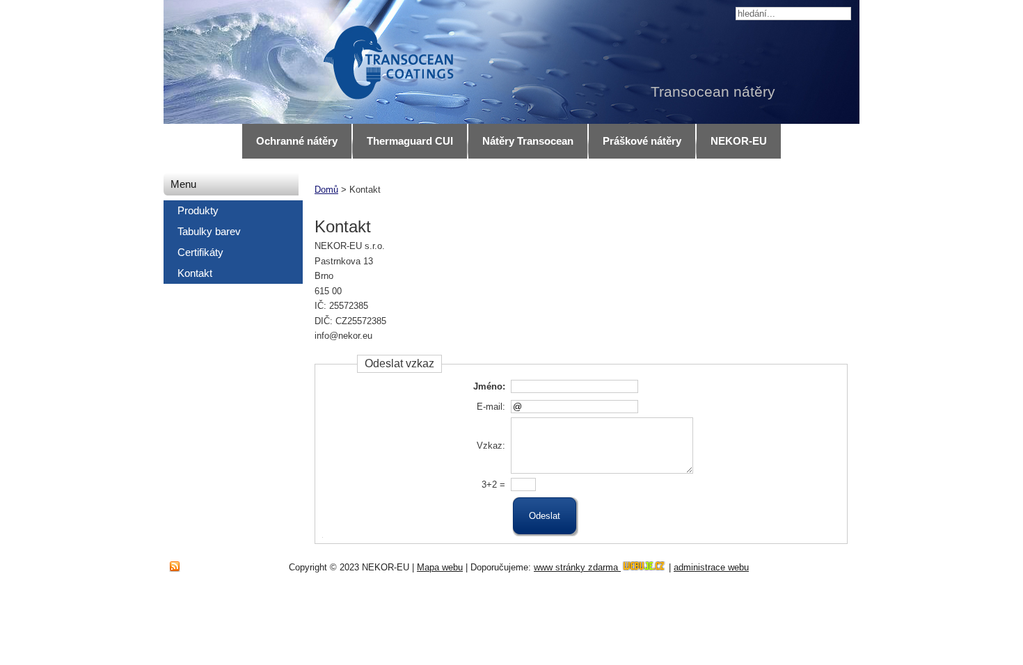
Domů (326, 189)
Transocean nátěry (713, 91)
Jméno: (489, 386)
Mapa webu (440, 567)
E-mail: (491, 406)
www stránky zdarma (577, 567)
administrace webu (711, 567)
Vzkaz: (491, 445)
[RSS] (174, 566)
